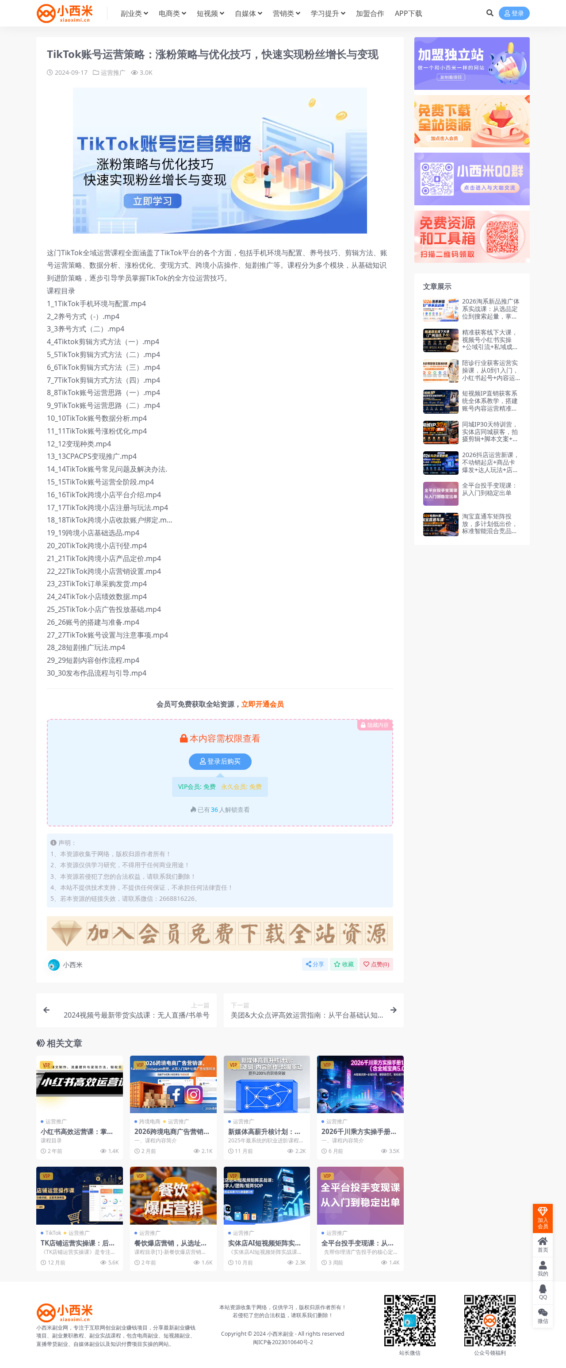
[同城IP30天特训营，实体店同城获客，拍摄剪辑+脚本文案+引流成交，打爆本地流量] (441, 432)
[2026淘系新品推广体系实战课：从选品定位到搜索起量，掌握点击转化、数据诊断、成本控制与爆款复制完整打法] (441, 309)
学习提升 (325, 13)
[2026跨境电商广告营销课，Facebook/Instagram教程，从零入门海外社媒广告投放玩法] (173, 1084)
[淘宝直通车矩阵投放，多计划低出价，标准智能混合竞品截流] (441, 524)
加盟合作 (370, 13)
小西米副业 (280, 1333)
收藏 (348, 964)
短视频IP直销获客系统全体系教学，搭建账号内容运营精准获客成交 (490, 404)
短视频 (207, 13)
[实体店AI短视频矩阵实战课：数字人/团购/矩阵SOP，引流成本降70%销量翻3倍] (267, 1195)
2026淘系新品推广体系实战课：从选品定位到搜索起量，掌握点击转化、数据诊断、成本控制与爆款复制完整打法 (491, 319)
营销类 (283, 13)
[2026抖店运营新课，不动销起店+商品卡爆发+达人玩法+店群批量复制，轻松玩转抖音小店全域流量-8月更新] (441, 463)
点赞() (380, 964)
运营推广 (113, 72)
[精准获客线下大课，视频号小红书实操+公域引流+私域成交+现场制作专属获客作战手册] (441, 340)
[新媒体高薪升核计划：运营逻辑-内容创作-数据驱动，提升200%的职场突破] (267, 1084)
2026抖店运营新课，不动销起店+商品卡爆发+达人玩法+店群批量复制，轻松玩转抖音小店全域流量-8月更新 (491, 473)
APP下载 (408, 13)
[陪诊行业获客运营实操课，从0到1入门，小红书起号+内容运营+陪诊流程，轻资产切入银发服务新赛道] (441, 371)
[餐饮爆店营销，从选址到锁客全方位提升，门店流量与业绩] (173, 1195)
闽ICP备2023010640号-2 (283, 1342)
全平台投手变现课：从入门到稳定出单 (357, 1246)
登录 (518, 13)
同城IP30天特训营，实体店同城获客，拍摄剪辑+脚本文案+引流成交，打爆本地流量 (490, 439)
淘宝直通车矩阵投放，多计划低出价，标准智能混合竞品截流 (490, 527)
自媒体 (245, 13)
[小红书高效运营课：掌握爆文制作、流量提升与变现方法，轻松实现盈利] (79, 1084)
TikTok (53, 1233)
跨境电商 (150, 1121)
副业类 (131, 13)
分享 (318, 964)
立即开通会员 (262, 704)
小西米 (73, 964)
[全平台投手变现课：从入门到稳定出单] (360, 1195)
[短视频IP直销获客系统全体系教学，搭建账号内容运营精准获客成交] (441, 401)
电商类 (169, 13)
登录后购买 (224, 761)
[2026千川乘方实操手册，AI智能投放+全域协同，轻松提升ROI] (360, 1084)
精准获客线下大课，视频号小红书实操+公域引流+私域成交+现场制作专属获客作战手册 (490, 347)
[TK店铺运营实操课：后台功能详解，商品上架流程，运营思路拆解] (79, 1195)
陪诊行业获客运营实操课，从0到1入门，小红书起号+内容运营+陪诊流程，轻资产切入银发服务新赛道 (490, 381)
